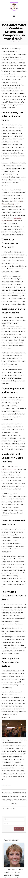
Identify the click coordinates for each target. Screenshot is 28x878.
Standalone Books (6, 785)
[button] (14, 16)
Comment (19, 829)
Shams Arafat (15, 41)
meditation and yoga (9, 469)
